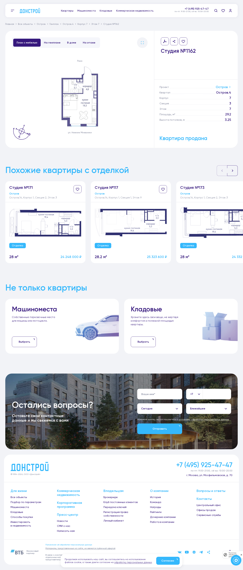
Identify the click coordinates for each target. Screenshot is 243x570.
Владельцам (113, 491)
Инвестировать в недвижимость (21, 523)
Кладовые (106, 10)
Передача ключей (114, 507)
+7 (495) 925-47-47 (197, 8)
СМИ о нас (63, 526)
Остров (41, 24)
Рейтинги (156, 512)
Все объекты (25, 24)
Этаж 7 (95, 24)
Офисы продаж (206, 510)
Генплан (54, 24)
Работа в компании (162, 522)
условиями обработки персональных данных (204, 419)
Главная (9, 24)
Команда (155, 502)
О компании (159, 491)
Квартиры (67, 10)
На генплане (52, 42)
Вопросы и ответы (211, 491)
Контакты (204, 499)
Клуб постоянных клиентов (120, 502)
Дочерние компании (163, 517)
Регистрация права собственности (115, 513)
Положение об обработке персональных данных (68, 545)
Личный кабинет (113, 520)
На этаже (89, 42)
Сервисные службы (209, 515)
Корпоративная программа (69, 505)
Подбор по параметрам (26, 502)
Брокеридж (110, 497)
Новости (62, 521)
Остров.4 (68, 24)
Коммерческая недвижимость (135, 10)
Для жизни (19, 491)
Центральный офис (209, 505)
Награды (155, 507)
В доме (71, 42)
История (155, 497)
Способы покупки (22, 517)
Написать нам (66, 530)
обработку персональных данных (133, 562)
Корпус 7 (82, 24)
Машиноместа (86, 10)
